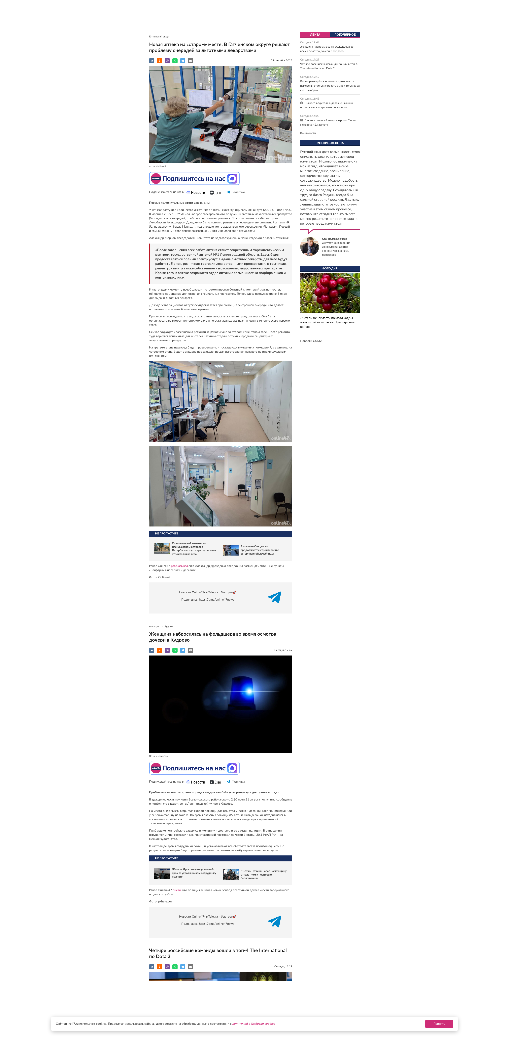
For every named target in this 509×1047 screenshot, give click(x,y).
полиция (154, 626)
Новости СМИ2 (311, 341)
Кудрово (169, 626)
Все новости (308, 133)
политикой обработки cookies (253, 1023)
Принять (439, 1023)
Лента (315, 34)
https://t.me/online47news (216, 599)
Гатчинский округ (159, 36)
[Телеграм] (228, 195)
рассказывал (179, 566)
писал (177, 890)
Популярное (345, 34)
